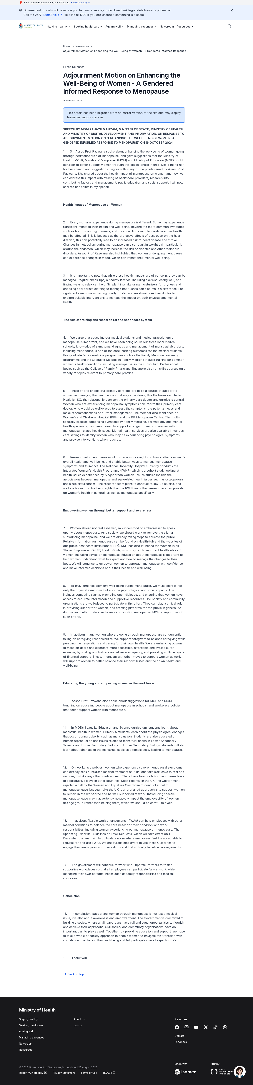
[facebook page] (177, 1027)
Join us (78, 1025)
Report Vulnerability (31, 1072)
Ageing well (26, 1031)
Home (66, 46)
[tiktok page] (215, 1027)
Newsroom (167, 26)
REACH (107, 1072)
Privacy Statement (64, 1072)
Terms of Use (89, 1072)
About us (79, 1019)
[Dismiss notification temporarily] (231, 10)
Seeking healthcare (31, 1025)
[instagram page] (186, 1027)
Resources (25, 1049)
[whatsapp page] (225, 1027)
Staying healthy (28, 1019)
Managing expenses (31, 1037)
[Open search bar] (229, 26)
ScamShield (51, 15)
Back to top (76, 974)
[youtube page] (196, 1027)
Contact (179, 1035)
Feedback (181, 1041)
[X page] (206, 1027)
